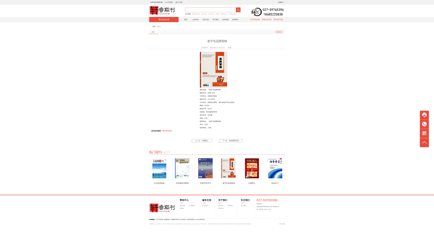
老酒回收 (167, 219)
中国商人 (205, 141)
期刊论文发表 (278, 19)
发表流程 (225, 19)
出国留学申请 (175, 219)
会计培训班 (159, 219)
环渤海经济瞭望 (182, 183)
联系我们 (235, 19)
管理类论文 (223, 14)
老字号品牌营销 (228, 183)
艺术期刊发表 (232, 14)
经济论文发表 (167, 131)
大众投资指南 (159, 183)
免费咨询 (279, 32)
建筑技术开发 (196, 14)
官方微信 (170, 2)
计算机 (217, 14)
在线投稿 (192, 205)
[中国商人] (251, 168)
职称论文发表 (266, 19)
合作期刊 (195, 19)
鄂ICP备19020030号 (214, 224)
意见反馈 (205, 205)
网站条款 (221, 208)
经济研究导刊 (234, 141)
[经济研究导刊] (205, 168)
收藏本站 (281, 2)
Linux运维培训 (199, 219)
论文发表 (182, 219)
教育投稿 (204, 14)
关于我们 (215, 19)
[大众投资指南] (159, 168)
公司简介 (221, 205)
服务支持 (205, 200)
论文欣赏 (205, 19)
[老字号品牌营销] (228, 168)
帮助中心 (184, 200)
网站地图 (282, 224)
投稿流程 (182, 205)
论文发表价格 (255, 19)
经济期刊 (211, 14)
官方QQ (179, 2)
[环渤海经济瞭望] (182, 168)
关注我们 (244, 200)
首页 (185, 19)
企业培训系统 (190, 219)
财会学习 (275, 183)
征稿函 (182, 208)
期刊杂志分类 (163, 19)
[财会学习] (275, 168)
